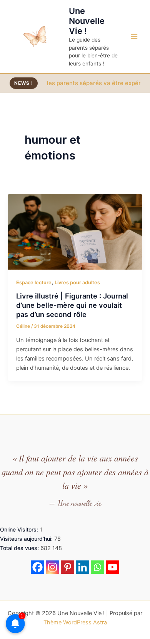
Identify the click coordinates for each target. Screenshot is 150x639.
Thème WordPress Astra (75, 622)
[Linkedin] (82, 567)
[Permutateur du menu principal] (134, 37)
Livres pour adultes (77, 282)
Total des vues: (20, 548)
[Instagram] (52, 567)
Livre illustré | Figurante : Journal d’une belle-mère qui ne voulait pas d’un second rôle (72, 305)
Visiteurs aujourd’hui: (27, 538)
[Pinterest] (67, 567)
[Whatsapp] (97, 567)
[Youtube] (112, 567)
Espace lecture (34, 282)
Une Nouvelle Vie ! (87, 21)
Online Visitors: (20, 529)
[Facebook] (37, 567)
